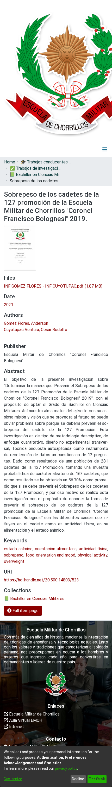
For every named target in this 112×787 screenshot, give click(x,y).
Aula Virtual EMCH (25, 720)
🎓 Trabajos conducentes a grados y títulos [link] (47, 161)
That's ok (97, 779)
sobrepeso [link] (13, 555)
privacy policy (66, 768)
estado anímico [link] (18, 548)
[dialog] (56, 767)
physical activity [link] (92, 555)
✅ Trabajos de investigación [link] (36, 168)
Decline (78, 779)
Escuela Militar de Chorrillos (34, 714)
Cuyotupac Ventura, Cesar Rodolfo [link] (35, 329)
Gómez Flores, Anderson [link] (26, 323)
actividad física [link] (93, 548)
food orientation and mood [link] (50, 555)
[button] (72, 149)
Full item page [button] (25, 610)
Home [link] (9, 161)
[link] (53, 286)
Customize (13, 779)
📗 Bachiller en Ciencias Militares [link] (36, 174)
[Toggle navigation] (104, 149)
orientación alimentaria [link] (56, 548)
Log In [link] (89, 149)
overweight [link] (14, 561)
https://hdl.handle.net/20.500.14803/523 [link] (41, 579)
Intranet (16, 726)
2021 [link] (8, 304)
